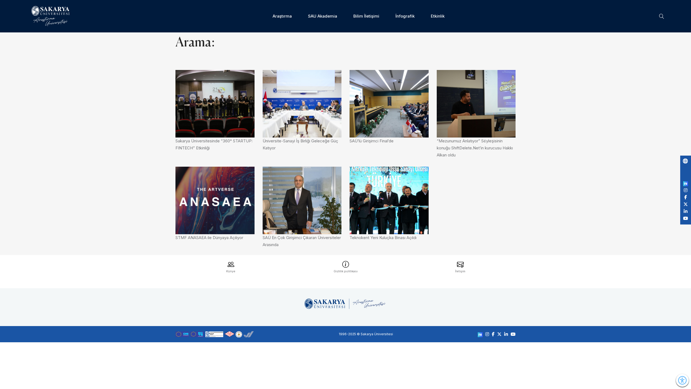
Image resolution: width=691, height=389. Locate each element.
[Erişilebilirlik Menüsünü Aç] (682, 380)
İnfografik (405, 16)
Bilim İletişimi (366, 16)
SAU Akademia (322, 16)
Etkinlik (438, 16)
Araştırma (282, 16)
